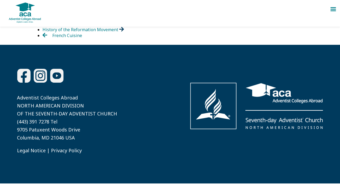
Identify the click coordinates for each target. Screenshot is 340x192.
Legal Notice (31, 150)
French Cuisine (66, 35)
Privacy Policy (66, 150)
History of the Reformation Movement (80, 30)
